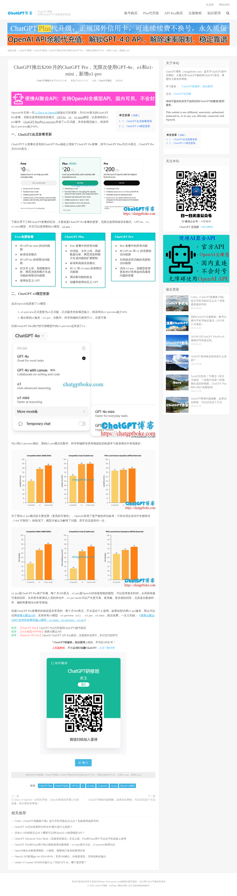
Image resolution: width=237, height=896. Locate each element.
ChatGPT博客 (20, 13)
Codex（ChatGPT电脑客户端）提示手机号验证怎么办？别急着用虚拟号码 (57, 821)
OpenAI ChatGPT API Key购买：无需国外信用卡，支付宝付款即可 (80, 635)
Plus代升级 (151, 13)
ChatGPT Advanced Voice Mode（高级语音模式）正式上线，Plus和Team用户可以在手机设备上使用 (70, 838)
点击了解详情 (107, 648)
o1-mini (78, 117)
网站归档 (224, 4)
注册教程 (195, 13)
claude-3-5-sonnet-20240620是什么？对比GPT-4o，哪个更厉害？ (51, 862)
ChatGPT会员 (28, 134)
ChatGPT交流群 (182, 93)
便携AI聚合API (26, 615)
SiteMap (112, 885)
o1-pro (66, 226)
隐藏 (135, 115)
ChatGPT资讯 (40, 50)
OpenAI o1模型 (127, 785)
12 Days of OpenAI (45, 112)
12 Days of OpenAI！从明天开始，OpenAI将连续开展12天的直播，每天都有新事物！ (45, 801)
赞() (85, 762)
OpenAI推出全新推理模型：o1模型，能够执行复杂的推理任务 (50, 850)
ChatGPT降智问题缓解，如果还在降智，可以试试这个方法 (122, 799)
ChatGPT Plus (32, 121)
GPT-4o (61, 117)
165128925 (207, 227)
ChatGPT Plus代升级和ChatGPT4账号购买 (62, 628)
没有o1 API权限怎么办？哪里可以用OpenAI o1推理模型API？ (50, 832)
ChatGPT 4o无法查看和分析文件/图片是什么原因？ (44, 827)
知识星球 (214, 13)
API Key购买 (173, 13)
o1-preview (49, 121)
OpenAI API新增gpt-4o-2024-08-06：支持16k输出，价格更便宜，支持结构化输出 (60, 856)
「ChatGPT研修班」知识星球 (196, 86)
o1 (70, 117)
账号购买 (131, 13)
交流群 (210, 4)
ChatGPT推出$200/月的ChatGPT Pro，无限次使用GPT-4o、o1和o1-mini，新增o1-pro (101, 775)
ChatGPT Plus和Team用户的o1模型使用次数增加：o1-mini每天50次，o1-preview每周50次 (65, 844)
